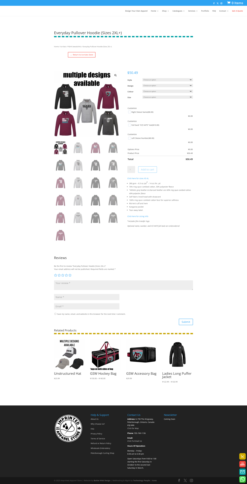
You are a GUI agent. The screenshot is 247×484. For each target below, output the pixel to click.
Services (191, 11)
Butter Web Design (102, 480)
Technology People (141, 480)
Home (153, 11)
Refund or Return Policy (101, 443)
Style (129, 80)
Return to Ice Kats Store (81, 54)
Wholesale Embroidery (100, 448)
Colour (130, 91)
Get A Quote (237, 11)
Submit (186, 322)
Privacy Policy (96, 433)
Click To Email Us (134, 441)
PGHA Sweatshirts (74, 46)
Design (130, 86)
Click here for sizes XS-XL (138, 178)
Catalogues (177, 11)
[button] (115, 75)
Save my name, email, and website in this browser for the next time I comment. (91, 314)
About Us (95, 419)
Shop (164, 11)
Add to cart (147, 169)
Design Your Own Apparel (136, 11)
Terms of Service (98, 438)
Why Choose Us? (98, 424)
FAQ (214, 11)
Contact (222, 11)
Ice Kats (63, 46)
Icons (154, 480)
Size (129, 97)
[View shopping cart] (242, 456)
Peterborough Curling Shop (102, 453)
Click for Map (133, 428)
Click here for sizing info (137, 216)
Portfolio (205, 11)
